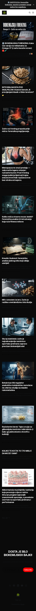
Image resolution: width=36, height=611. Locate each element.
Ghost (22, 604)
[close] (33, 4)
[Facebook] (14, 586)
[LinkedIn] (18, 586)
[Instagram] (26, 586)
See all (5, 518)
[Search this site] (29, 12)
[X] (10, 586)
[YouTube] (22, 586)
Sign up (18, 600)
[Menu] (33, 12)
